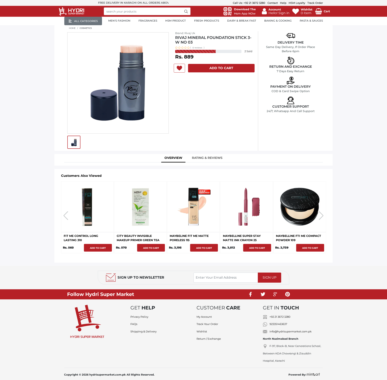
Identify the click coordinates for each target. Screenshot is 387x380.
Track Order (315, 2)
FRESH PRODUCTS (206, 20)
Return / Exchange (209, 338)
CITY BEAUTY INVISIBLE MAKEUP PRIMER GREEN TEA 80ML (138, 240)
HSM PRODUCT (175, 20)
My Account (204, 316)
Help (283, 2)
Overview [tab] (173, 158)
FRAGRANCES (147, 20)
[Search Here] (186, 11)
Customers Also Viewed (81, 176)
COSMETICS (86, 28)
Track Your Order (207, 324)
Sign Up (269, 277)
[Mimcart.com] (313, 374)
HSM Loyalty (297, 2)
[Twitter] (263, 294)
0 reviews (197, 47)
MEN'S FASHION (119, 20)
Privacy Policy (139, 316)
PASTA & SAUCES (311, 20)
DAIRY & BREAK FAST (241, 20)
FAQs (133, 324)
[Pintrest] (287, 294)
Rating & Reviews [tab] (207, 158)
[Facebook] (251, 294)
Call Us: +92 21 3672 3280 (249, 2)
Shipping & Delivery (143, 331)
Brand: (185, 33)
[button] (276, 11)
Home (72, 28)
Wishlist (202, 331)
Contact (272, 2)
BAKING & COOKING (278, 20)
